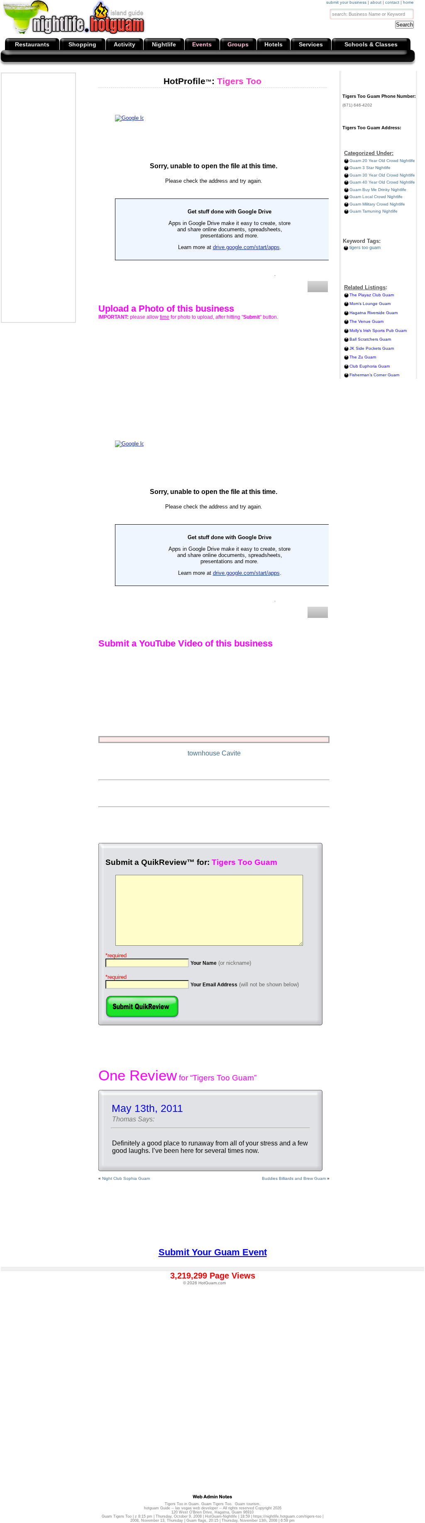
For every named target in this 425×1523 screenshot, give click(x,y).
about (375, 2)
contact (392, 2)
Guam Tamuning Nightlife (373, 211)
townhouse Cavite (214, 753)
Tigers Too (212, 81)
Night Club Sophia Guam (126, 1178)
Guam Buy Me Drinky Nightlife (377, 189)
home (408, 2)
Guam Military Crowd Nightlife (377, 204)
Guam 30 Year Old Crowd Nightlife (382, 175)
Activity (124, 44)
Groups (238, 44)
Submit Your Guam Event (213, 1252)
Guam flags (196, 1520)
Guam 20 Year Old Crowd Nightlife (382, 160)
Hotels (273, 44)
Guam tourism (247, 1504)
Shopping (82, 44)
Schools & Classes (371, 44)
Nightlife (164, 44)
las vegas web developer (196, 1508)
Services (311, 44)
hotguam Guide (157, 1508)
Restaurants (32, 44)
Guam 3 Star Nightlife (370, 167)
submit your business (346, 2)
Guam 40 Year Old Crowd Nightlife (382, 182)
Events (202, 44)
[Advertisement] (38, 197)
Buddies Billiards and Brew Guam (294, 1178)
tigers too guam (365, 247)
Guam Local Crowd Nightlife (376, 196)
